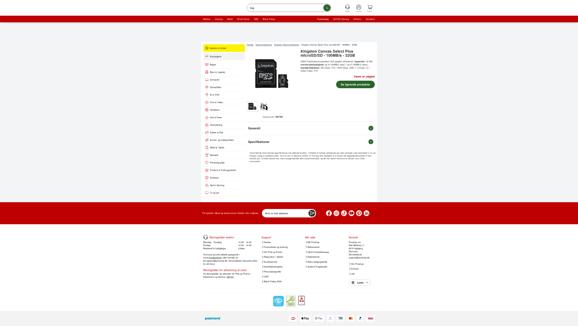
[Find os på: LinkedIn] (366, 213)
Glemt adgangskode (317, 261)
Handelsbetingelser (273, 266)
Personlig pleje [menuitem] (217, 162)
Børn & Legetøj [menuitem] (217, 72)
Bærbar (206, 19)
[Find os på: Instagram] (336, 213)
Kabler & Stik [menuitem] (216, 132)
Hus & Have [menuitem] (216, 117)
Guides (267, 242)
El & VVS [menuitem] (214, 94)
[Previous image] (251, 74)
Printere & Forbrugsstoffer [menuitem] (223, 170)
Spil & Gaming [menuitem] (217, 185)
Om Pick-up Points (273, 251)
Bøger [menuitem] (213, 64)
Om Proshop (357, 263)
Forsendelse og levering (276, 246)
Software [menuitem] (214, 177)
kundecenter (215, 257)
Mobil (230, 19)
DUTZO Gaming (341, 19)
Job (353, 273)
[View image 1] (252, 106)
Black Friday (269, 19)
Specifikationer (259, 141)
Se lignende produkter (355, 84)
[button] (271, 73)
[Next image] (292, 74)
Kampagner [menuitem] (216, 56)
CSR (266, 276)
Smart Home (243, 19)
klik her (230, 276)
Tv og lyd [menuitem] (214, 192)
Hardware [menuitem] (215, 109)
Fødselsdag (323, 19)
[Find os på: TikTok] (344, 213)
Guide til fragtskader (318, 266)
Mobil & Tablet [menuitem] (217, 147)
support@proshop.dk (216, 260)
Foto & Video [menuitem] (216, 102)
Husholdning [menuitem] (216, 124)
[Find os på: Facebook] (329, 213)
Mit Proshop (314, 242)
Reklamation (314, 246)
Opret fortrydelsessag (318, 251)
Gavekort (370, 19)
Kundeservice (270, 261)
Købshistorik (314, 256)
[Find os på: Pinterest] (359, 213)
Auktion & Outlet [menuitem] (218, 48)
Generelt (254, 128)
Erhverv (357, 19)
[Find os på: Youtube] (351, 213)
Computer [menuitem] (215, 79)
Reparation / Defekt (273, 256)
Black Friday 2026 (273, 281)
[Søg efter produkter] (327, 7)
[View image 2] (264, 106)
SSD (256, 19)
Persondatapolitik (272, 271)
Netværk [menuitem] (214, 155)
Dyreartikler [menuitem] (215, 87)
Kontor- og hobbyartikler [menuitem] (222, 139)
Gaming (219, 19)
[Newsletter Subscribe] (311, 213)
